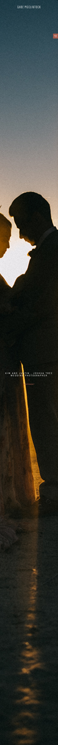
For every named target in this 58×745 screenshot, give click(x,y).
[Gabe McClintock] (29, 7)
